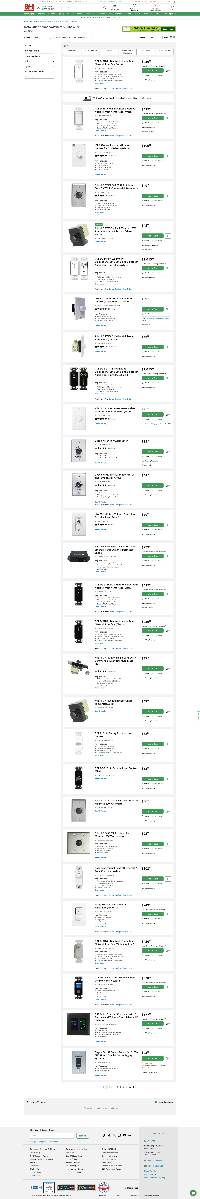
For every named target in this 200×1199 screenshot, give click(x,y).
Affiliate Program (72, 1166)
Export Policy (134, 1196)
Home (26, 21)
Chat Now (146, 98)
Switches (109, 50)
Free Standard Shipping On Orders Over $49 (156, 424)
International (35, 1166)
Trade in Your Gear (155, 1166)
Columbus (98, 17)
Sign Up (82, 1136)
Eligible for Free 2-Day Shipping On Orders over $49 (155, 319)
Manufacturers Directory (75, 1169)
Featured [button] (151, 37)
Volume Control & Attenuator (128, 51)
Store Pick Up (150, 1171)
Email (34, 1136)
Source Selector (90, 50)
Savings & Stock (60, 37)
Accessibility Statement (151, 1196)
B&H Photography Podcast (112, 1169)
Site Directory (35, 1169)
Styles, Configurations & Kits (120, 88)
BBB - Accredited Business (36, 1187)
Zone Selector (164, 50)
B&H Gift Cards (150, 1174)
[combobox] (155, 37)
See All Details (100, 175)
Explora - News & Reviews (112, 1166)
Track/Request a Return (39, 1156)
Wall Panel (146, 50)
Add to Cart (153, 70)
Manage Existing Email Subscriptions (44, 1142)
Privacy (118, 1196)
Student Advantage (109, 1156)
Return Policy (35, 1153)
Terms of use (102, 1196)
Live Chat (167, 2)
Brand (35, 37)
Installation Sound (43, 21)
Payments (34, 1162)
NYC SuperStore (142, 2)
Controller (72, 50)
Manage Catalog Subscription (41, 1159)
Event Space (106, 1162)
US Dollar (160, 1134)
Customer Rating (81, 37)
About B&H (70, 1153)
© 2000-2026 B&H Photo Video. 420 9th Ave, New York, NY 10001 (51, 1196)
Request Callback (154, 1160)
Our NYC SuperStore (74, 1156)
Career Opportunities (74, 1172)
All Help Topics (36, 1175)
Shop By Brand (35, 1172)
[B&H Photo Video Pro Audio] (30, 7)
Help (160, 2)
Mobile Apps (132, 1188)
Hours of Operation (73, 1159)
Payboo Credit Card (73, 1162)
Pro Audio (33, 21)
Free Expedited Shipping (154, 1177)
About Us (153, 2)
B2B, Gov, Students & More (44, 2)
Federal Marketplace (110, 1153)
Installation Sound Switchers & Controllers (63, 21)
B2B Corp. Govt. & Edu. (111, 1159)
